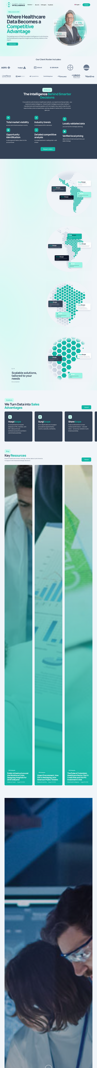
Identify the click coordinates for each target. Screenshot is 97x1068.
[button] (12, 44)
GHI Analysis (11, 770)
